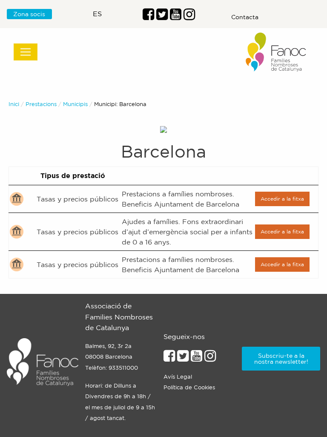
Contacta (244, 17)
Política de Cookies (189, 387)
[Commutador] (25, 51)
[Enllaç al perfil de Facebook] (148, 16)
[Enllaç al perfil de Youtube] (196, 358)
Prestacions (41, 104)
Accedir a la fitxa (282, 198)
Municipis (75, 104)
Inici (14, 104)
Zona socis (29, 14)
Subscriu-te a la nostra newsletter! (281, 358)
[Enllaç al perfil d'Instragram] (189, 16)
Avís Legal (178, 377)
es (97, 13)
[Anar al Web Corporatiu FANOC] (276, 52)
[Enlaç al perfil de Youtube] (175, 16)
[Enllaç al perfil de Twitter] (162, 16)
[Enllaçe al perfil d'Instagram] (210, 358)
